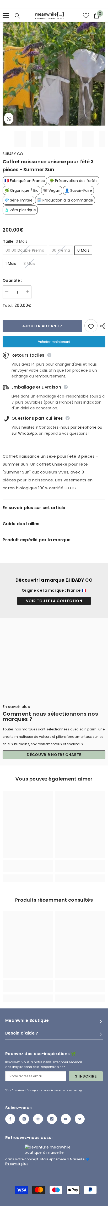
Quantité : (12, 280)
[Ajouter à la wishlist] (91, 325)
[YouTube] (66, 1119)
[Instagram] (24, 1119)
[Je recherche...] (17, 16)
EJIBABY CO (13, 153)
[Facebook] (10, 1119)
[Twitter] (80, 1119)
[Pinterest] (38, 1119)
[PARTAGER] (101, 326)
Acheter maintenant (54, 341)
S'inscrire (86, 1076)
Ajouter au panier (42, 326)
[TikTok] (52, 1119)
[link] (28, 869)
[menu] (6, 15)
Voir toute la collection (54, 601)
